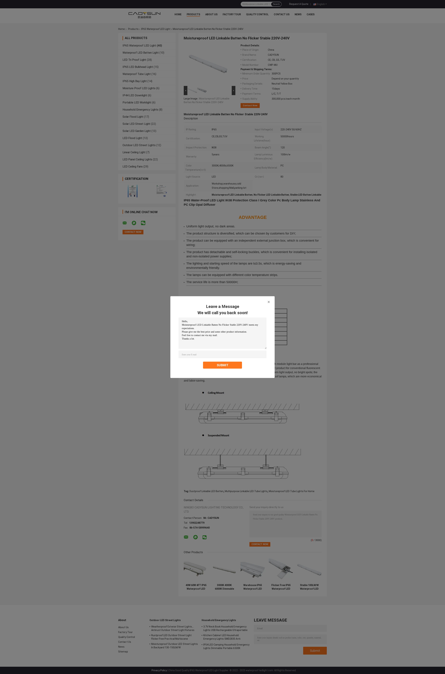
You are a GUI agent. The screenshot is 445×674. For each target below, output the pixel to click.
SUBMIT (222, 365)
